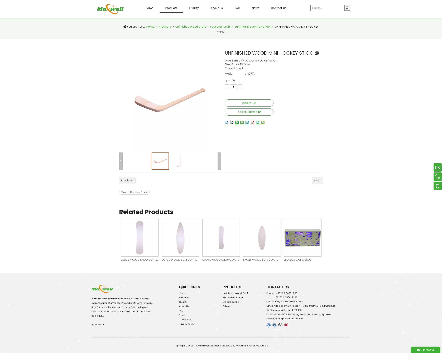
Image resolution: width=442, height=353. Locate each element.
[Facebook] (268, 325)
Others (226, 306)
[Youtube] (286, 325)
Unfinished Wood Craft (235, 293)
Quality (183, 302)
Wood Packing (231, 302)
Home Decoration (233, 297)
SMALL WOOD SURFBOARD (260, 260)
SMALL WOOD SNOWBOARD (220, 260)
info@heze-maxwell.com (289, 301)
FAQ (181, 310)
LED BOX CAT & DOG (297, 260)
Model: (229, 74)
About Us (184, 306)
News (182, 315)
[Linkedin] (274, 325)
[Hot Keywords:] (347, 8)
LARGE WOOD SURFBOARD (179, 260)
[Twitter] (280, 325)
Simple (264, 345)
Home (182, 293)
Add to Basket (247, 112)
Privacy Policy (186, 324)
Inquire (246, 103)
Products (184, 297)
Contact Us (185, 319)
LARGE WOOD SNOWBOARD (139, 260)
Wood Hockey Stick (134, 192)
